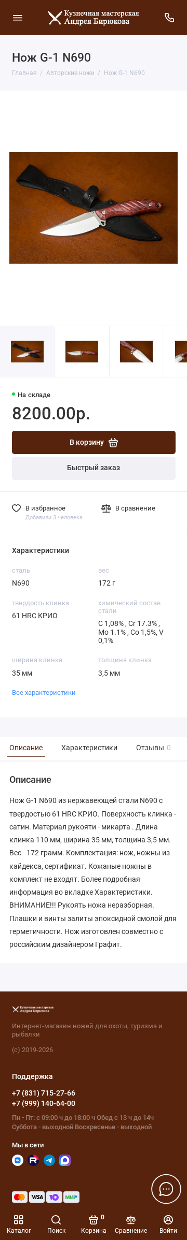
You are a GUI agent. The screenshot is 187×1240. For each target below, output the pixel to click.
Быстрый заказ (93, 467)
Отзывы (152, 747)
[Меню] (17, 17)
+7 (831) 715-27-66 (43, 1093)
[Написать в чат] (166, 1189)
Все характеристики (44, 692)
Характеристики (89, 747)
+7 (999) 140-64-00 (43, 1103)
